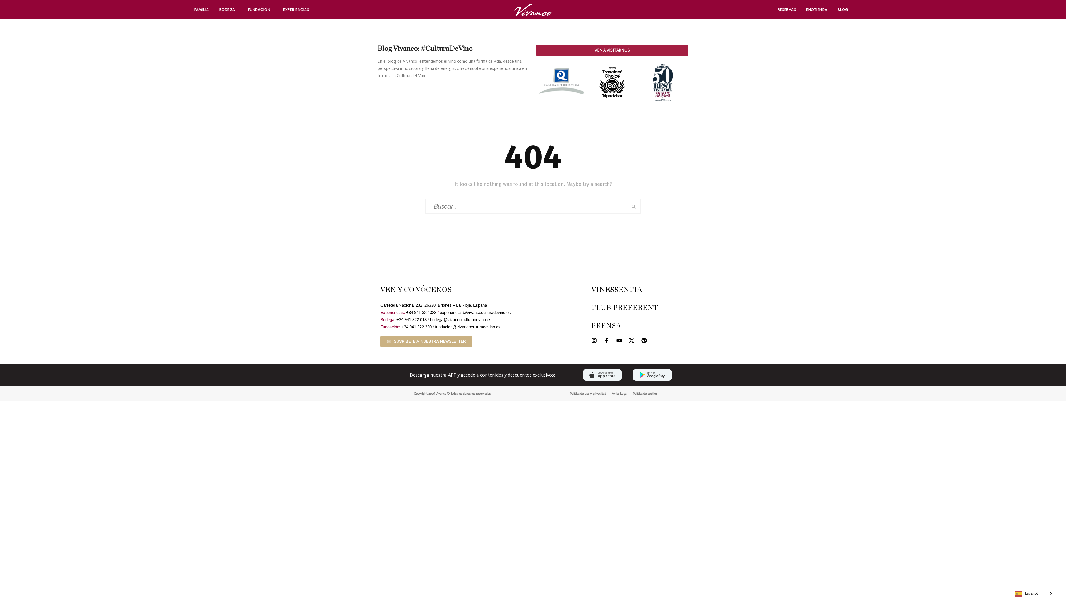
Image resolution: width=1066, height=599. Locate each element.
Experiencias (296, 9)
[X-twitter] (631, 340)
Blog (843, 9)
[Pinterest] (644, 340)
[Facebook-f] (606, 340)
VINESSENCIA (616, 289)
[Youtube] (619, 340)
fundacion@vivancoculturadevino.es (468, 326)
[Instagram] (594, 340)
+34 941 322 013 (411, 319)
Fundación (259, 9)
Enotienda (817, 9)
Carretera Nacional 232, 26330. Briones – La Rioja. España (433, 305)
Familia (201, 9)
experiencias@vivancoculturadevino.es (475, 312)
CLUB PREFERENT (624, 307)
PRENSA (606, 326)
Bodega (227, 9)
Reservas (787, 9)
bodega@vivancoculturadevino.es (460, 319)
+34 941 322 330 (416, 326)
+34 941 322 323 (421, 312)
